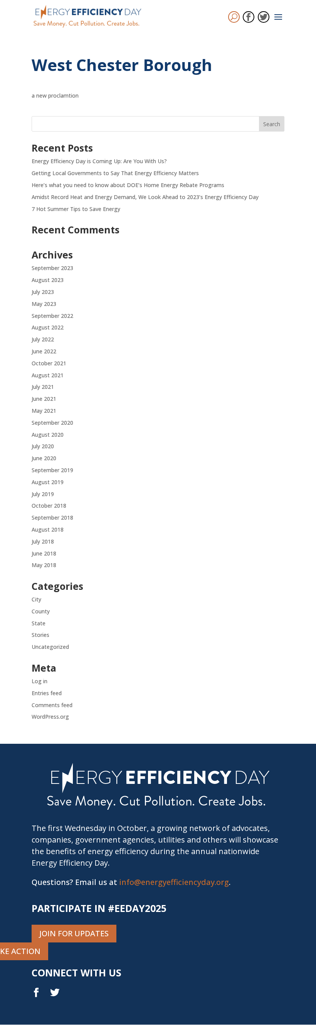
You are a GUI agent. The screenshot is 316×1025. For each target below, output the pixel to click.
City (36, 599)
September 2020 (52, 422)
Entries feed (47, 693)
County (41, 611)
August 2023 (48, 280)
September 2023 (52, 268)
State (38, 623)
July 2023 (43, 292)
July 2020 (43, 446)
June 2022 (44, 351)
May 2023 (44, 303)
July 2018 (43, 541)
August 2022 (48, 327)
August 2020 (48, 434)
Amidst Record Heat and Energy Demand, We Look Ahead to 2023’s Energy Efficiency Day (145, 197)
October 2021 (49, 363)
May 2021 (44, 410)
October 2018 (49, 505)
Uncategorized (50, 646)
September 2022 (52, 315)
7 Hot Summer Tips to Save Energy (76, 209)
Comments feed (52, 705)
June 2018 (44, 553)
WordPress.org (50, 716)
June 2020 (44, 458)
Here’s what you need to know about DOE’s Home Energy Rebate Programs (128, 185)
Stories (40, 634)
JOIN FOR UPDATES (74, 933)
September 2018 (52, 517)
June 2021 (44, 398)
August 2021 (48, 375)
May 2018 (44, 565)
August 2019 (48, 482)
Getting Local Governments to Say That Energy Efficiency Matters (115, 173)
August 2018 (48, 529)
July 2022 (43, 339)
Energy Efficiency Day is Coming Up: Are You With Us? (99, 161)
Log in (39, 681)
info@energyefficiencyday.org (174, 882)
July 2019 (43, 494)
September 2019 (52, 470)
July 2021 (43, 386)
